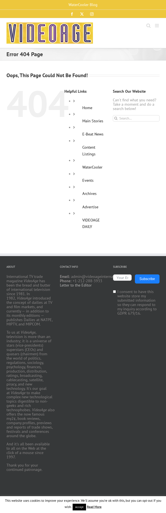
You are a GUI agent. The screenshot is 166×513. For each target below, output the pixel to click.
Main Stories (92, 120)
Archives (89, 193)
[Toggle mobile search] (148, 25)
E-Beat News (93, 134)
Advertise (90, 206)
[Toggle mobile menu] (157, 25)
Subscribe (147, 279)
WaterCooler (92, 167)
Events (88, 180)
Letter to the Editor (76, 285)
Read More (94, 507)
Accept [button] (79, 507)
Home (87, 107)
